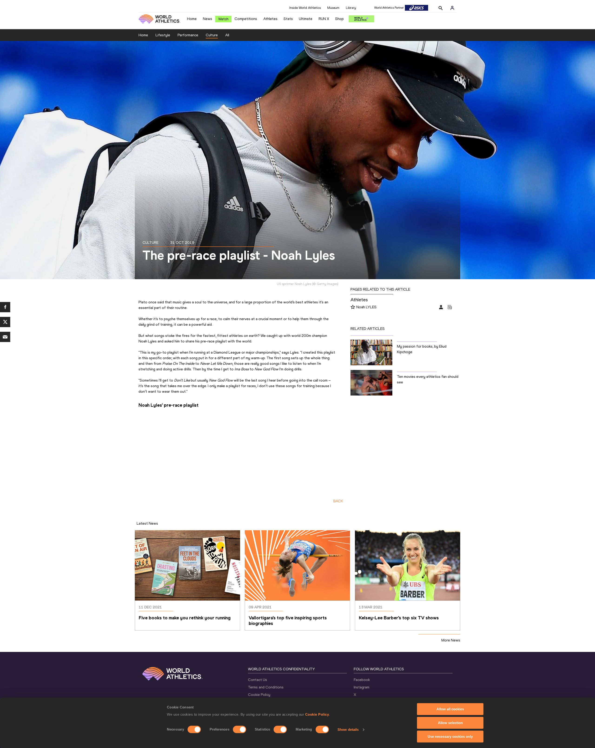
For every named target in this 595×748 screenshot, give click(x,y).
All (227, 35)
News (207, 19)
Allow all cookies (450, 709)
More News (450, 640)
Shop (339, 19)
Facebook (362, 680)
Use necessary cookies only (450, 736)
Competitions (246, 19)
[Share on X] (5, 322)
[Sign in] (452, 8)
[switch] (239, 729)
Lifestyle (162, 35)
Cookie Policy (317, 714)
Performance (188, 35)
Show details (348, 729)
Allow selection (450, 723)
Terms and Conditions (266, 687)
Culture (212, 35)
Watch (223, 19)
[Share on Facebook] (5, 307)
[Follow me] (352, 307)
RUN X (324, 19)
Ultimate (305, 19)
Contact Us (257, 680)
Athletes (270, 19)
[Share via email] (5, 337)
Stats (288, 19)
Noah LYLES (366, 307)
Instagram (361, 687)
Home (192, 19)
